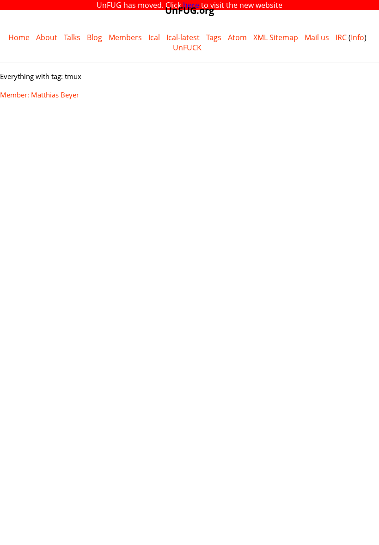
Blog (94, 37)
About (46, 37)
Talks (72, 37)
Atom (237, 37)
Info (357, 37)
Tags (213, 37)
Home (19, 37)
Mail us (317, 37)
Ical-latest (183, 37)
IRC (341, 37)
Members (125, 37)
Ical (154, 37)
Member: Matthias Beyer (39, 94)
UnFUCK (187, 47)
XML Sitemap (275, 37)
